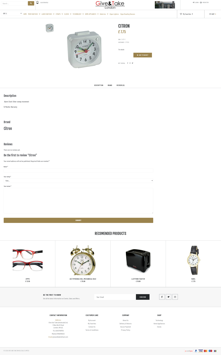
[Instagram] (130, 63)
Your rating (7, 177)
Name (6, 167)
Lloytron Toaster (138, 279)
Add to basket (143, 55)
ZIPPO (28, 279)
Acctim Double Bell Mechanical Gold (83, 279)
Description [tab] (98, 85)
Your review (7, 186)
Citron (127, 42)
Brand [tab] (110, 85)
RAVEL (193, 279)
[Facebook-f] (162, 297)
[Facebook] (127, 63)
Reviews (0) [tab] (120, 85)
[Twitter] (132, 63)
